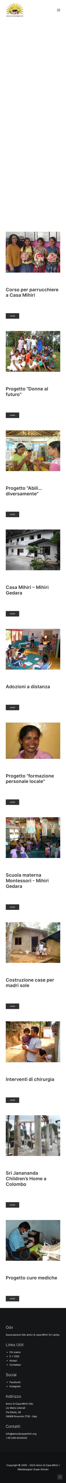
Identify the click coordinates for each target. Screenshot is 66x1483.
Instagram (15, 1386)
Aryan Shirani (41, 1469)
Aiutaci (13, 1360)
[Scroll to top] (59, 1476)
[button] (58, 10)
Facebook (15, 1382)
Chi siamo (15, 1352)
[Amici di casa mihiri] (15, 10)
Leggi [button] (12, 316)
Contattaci (15, 1364)
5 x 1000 (14, 1356)
